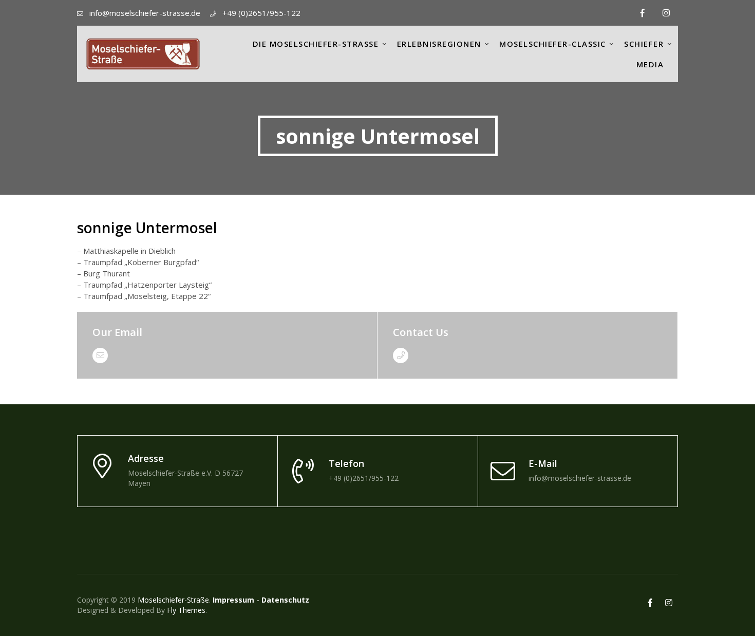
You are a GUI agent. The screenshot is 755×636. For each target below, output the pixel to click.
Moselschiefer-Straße (173, 600)
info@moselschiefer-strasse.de (144, 13)
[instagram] (666, 13)
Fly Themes (186, 610)
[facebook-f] (642, 13)
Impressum (233, 600)
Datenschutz (285, 600)
